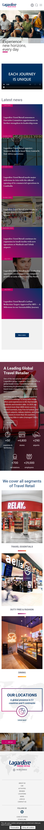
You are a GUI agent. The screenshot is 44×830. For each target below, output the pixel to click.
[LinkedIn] (22, 812)
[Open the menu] (40, 5)
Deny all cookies (28, 827)
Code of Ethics (22, 817)
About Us (22, 783)
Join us (10, 742)
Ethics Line (22, 819)
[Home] (9, 5)
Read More (10, 422)
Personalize (14, 827)
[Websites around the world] (32, 5)
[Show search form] (36, 5)
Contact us (22, 802)
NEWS (22, 796)
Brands (22, 791)
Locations (22, 794)
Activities (22, 788)
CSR (22, 786)
